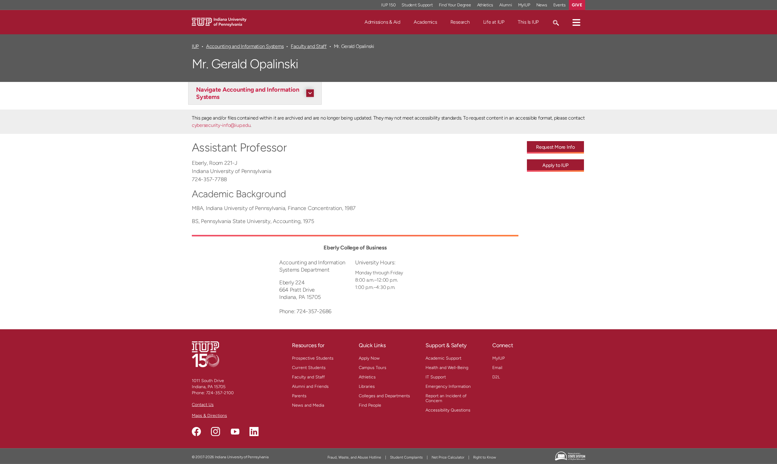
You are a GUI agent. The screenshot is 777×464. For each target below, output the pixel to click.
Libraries (367, 386)
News (541, 5)
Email (497, 367)
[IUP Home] (219, 22)
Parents (299, 395)
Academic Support (443, 358)
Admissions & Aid (382, 22)
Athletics (485, 5)
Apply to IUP (555, 165)
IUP (195, 46)
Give (577, 5)
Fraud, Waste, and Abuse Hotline (354, 457)
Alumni (505, 5)
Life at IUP (493, 22)
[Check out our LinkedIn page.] (254, 431)
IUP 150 (388, 5)
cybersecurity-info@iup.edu (221, 125)
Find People (370, 405)
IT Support (436, 377)
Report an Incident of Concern (446, 398)
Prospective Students (313, 358)
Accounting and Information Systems (244, 46)
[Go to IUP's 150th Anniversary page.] (205, 354)
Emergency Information (448, 386)
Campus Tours (372, 367)
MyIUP (524, 5)
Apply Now (369, 358)
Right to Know (484, 457)
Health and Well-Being (447, 367)
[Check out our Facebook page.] (196, 431)
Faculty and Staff (309, 46)
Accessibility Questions (448, 410)
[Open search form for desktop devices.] (555, 22)
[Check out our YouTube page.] (234, 431)
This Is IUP (528, 22)
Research (460, 22)
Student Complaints (406, 457)
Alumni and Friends (310, 386)
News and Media (308, 405)
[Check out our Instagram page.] (215, 431)
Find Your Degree (455, 5)
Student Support (417, 5)
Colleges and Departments (384, 395)
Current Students (309, 367)
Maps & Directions (209, 415)
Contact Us (203, 404)
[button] (576, 22)
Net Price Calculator (448, 457)
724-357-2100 (220, 392)
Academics (425, 22)
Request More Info (555, 147)
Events (559, 5)
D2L (496, 377)
